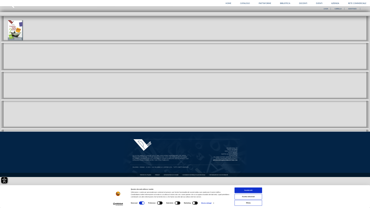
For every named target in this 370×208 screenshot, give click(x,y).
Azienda (335, 3)
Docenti (303, 3)
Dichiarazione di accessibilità (218, 174)
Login (326, 9)
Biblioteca (285, 3)
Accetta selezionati (248, 196)
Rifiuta (248, 203)
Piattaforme (265, 3)
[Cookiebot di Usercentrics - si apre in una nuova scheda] (118, 204)
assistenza (352, 9)
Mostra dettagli (206, 203)
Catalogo (245, 3)
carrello (338, 9)
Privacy (157, 174)
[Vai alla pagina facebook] (363, 9)
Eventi (319, 3)
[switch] (160, 203)
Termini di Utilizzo (145, 174)
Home (228, 3)
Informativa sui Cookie (171, 174)
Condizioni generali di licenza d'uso (193, 174)
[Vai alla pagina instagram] (365, 9)
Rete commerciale (357, 3)
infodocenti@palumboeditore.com (225, 160)
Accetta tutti (248, 190)
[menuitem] (228, 3)
